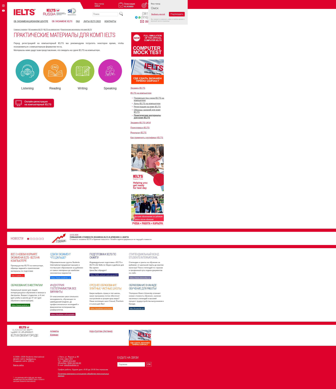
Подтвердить (176, 14)
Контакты (110, 21)
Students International (72, 11)
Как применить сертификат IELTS (146, 138)
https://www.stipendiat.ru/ (140, 278)
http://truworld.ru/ (137, 308)
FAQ (78, 21)
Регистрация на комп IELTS (147, 107)
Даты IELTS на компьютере (147, 103)
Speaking (110, 88)
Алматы (54, 331)
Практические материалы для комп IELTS (76, 30)
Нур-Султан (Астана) (101, 331)
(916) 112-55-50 (74, 363)
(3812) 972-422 (69, 361)
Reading (55, 88)
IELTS (24, 12)
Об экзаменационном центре (31, 21)
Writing (82, 88)
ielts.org (31, 378)
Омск (97, 6)
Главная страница (20, 30)
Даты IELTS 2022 (92, 21)
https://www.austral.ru (20, 305)
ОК (149, 364)
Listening (27, 88)
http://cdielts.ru (18, 275)
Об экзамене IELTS (62, 21)
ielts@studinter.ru (71, 365)
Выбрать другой (158, 14)
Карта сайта (18, 365)
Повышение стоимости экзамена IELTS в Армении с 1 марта (99, 237)
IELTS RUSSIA (54, 12)
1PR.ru (31, 361)
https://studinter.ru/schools (101, 308)
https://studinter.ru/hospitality (63, 314)
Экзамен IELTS (137, 88)
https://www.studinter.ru (60, 278)
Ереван (54, 334)
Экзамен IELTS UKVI (140, 123)
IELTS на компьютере (52, 30)
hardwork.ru (31, 359)
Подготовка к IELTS (139, 128)
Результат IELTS (138, 133)
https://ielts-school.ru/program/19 (104, 275)
